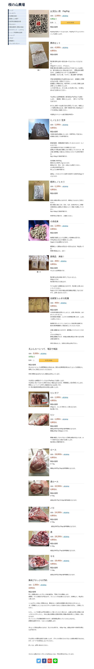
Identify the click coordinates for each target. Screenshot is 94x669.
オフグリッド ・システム (16, 29)
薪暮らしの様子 (13, 18)
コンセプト (12, 13)
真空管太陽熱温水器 (15, 21)
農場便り (12, 41)
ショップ (12, 35)
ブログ (11, 38)
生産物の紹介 (13, 16)
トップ (11, 10)
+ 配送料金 (65, 16)
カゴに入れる (70, 22)
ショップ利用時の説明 (15, 32)
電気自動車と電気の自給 (16, 27)
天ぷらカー (12, 24)
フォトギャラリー (14, 43)
